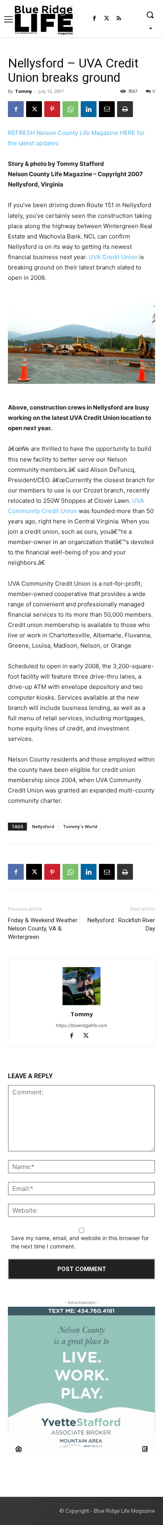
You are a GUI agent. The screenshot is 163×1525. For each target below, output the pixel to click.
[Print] (125, 109)
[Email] (107, 109)
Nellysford (43, 826)
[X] (34, 109)
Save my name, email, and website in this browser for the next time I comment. (80, 1242)
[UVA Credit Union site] (81, 338)
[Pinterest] (52, 109)
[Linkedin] (89, 109)
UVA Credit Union (113, 257)
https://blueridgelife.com (81, 1025)
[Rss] (119, 19)
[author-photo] (81, 986)
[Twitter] (106, 19)
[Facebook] (94, 19)
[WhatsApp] (70, 109)
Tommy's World (80, 826)
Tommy (23, 91)
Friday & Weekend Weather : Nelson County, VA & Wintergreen (44, 928)
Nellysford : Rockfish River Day (121, 924)
